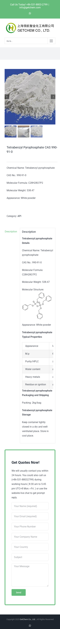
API (19, 216)
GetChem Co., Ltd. (27, 619)
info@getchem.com (30, 7)
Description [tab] (11, 231)
